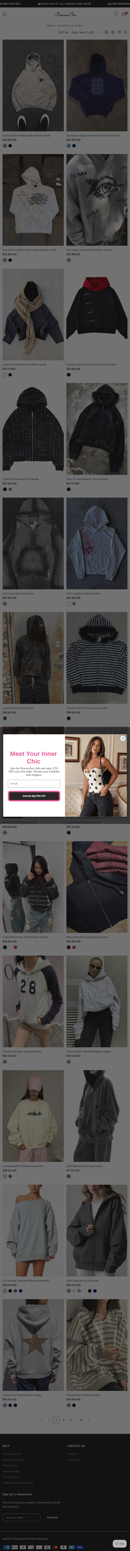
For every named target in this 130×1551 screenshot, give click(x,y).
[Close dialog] (123, 738)
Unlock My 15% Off (34, 796)
